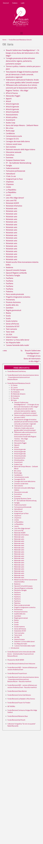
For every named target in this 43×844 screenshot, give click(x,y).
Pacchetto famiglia (13, 275)
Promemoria (10, 299)
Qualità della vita (12, 305)
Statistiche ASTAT (13, 326)
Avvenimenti (10, 120)
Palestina (9, 291)
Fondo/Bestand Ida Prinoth (16, 720)
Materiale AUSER (12, 203)
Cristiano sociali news (14, 144)
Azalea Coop (10, 122)
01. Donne (14, 385)
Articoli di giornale (12, 104)
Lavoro (8, 195)
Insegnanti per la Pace (14, 179)
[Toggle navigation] (21, 33)
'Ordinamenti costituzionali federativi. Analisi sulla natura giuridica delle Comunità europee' (22, 81)
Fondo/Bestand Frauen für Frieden (19, 702)
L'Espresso (10, 181)
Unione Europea (12, 337)
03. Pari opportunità (17, 389)
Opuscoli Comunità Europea (16, 270)
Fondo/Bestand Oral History (17, 371)
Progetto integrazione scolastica (18, 297)
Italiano (14, 3)
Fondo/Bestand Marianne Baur (18, 716)
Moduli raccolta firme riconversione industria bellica (22, 263)
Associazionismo (12, 114)
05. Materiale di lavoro (18, 394)
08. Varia (14, 400)
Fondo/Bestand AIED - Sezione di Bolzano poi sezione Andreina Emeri (22, 668)
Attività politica (11, 117)
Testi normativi (11, 329)
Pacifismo (9, 278)
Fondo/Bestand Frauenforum (17, 673)
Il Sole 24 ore (11, 176)
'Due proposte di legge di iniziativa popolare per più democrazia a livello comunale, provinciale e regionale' (22, 74)
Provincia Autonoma (13, 302)
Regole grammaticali (13, 310)
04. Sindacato (15, 392)
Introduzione (15, 648)
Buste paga (10, 130)
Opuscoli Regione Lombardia (16, 272)
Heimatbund (10, 173)
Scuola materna (11, 321)
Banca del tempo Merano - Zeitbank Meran (22, 125)
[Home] (20, 17)
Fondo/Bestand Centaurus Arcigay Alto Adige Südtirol (22, 711)
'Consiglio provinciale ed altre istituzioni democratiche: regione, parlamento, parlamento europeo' (20, 61)
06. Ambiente (15, 396)
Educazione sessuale (13, 152)
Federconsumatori (12, 168)
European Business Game (15, 160)
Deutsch (6, 3)
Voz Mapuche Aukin (13, 342)
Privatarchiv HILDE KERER (16, 660)
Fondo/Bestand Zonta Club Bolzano (19, 695)
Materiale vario (11, 208)
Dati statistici (11, 146)
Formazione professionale (15, 171)
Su (21, 350)
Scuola (8, 315)
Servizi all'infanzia (12, 323)
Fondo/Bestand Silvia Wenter (17, 691)
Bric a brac (9, 128)
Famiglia (9, 165)
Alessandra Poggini (13, 95)
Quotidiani (9, 307)
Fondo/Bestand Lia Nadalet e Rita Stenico (21, 699)
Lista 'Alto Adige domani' (15, 197)
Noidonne (9, 267)
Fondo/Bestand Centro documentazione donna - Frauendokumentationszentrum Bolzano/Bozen (23, 377)
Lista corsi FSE (11, 200)
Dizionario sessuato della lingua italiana (20, 149)
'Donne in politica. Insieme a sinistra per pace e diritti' (23, 67)
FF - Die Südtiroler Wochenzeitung (18, 163)
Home (4, 39)
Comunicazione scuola (14, 136)
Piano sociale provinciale (15, 294)
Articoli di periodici (12, 112)
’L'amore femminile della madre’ (17, 345)
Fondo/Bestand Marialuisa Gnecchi (20, 39)
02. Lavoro (14, 387)
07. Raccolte (15, 398)
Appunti (9, 98)
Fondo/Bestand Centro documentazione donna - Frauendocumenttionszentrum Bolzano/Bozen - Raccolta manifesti (23, 679)
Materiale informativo (14, 205)
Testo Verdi (10, 331)
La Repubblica (11, 189)
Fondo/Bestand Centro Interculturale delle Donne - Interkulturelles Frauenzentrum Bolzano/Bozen (21, 654)
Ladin (22, 3)
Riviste (8, 313)
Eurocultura (10, 155)
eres (5, 350)
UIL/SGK (9, 334)
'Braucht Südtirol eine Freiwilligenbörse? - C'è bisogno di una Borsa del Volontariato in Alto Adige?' (22, 53)
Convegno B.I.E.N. (12, 138)
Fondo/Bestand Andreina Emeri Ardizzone (21, 663)
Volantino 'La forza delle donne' (17, 339)
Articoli (8, 101)
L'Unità (8, 187)
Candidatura (10, 133)
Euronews (9, 157)
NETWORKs (11, 706)
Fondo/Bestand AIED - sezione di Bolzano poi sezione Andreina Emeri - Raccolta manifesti (22, 686)
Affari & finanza (12, 93)
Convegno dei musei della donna (18, 141)
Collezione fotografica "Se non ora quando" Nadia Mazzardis (22, 725)
